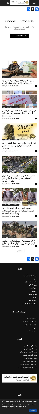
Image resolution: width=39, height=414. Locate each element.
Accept (33, 410)
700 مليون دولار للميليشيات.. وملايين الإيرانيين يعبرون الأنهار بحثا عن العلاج (18, 242)
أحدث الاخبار (5, 77)
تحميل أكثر (20, 251)
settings (5, 407)
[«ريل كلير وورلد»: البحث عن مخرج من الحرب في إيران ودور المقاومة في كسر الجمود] (19, 99)
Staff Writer (15, 86)
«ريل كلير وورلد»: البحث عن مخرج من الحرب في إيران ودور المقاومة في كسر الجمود (19, 113)
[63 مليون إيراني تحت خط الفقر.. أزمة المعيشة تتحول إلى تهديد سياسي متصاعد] (19, 132)
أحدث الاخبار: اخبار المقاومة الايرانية (10, 107)
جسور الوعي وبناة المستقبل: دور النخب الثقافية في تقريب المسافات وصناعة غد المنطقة (18, 211)
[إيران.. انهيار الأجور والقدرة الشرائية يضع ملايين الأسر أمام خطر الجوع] (19, 69)
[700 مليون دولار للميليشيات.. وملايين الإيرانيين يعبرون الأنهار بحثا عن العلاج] (19, 229)
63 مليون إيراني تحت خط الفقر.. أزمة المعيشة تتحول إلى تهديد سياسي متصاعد (19, 145)
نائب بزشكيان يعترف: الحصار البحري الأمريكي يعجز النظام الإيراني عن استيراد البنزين (18, 178)
